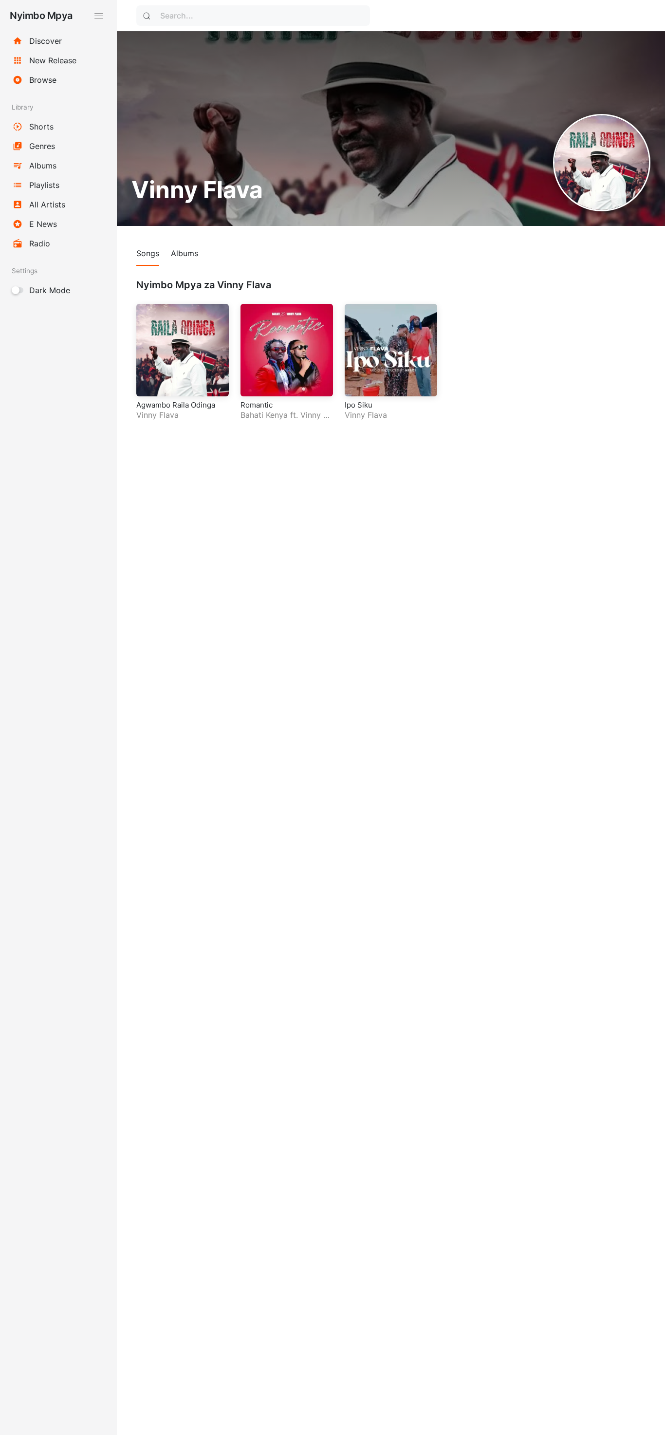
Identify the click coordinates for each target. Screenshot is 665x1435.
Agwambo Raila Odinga (175, 405)
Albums (184, 253)
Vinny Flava (157, 415)
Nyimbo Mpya (41, 15)
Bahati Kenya (264, 415)
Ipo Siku (358, 405)
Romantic (256, 405)
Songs (147, 253)
